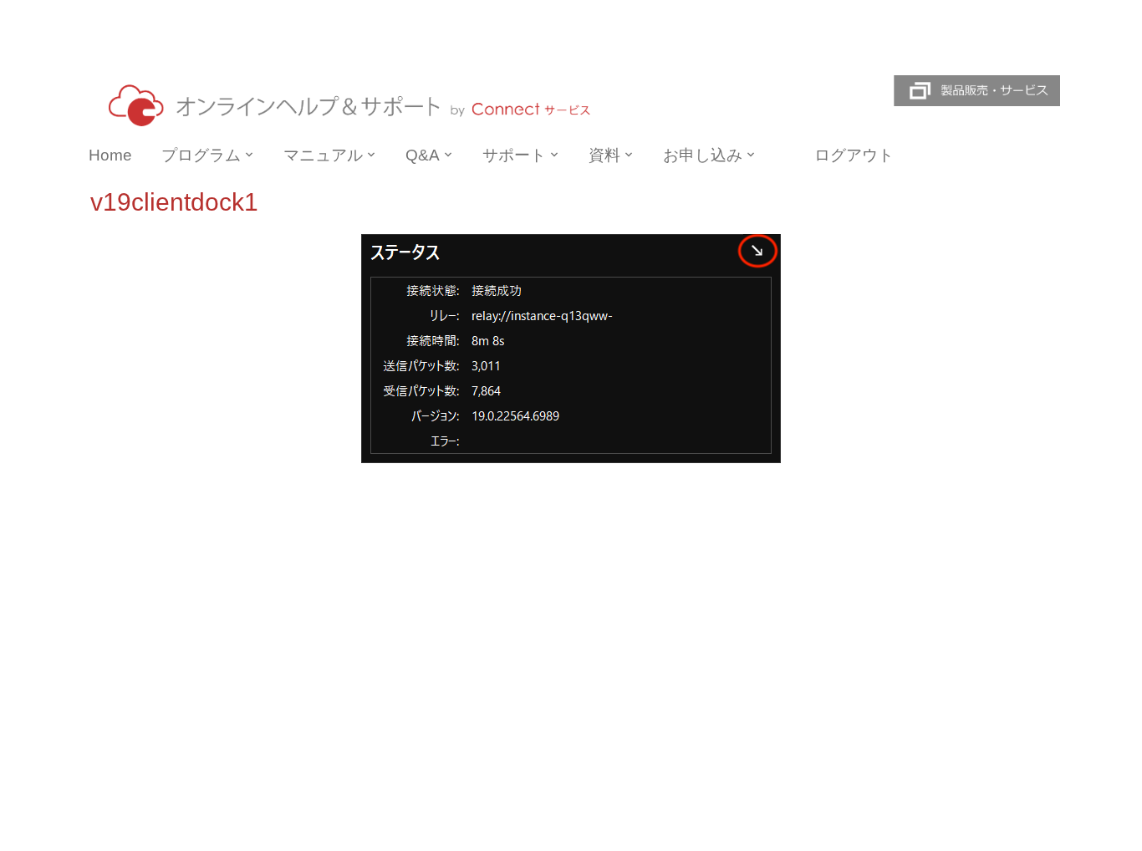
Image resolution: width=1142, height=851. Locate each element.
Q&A (422, 155)
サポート (514, 155)
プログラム (201, 155)
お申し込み (702, 155)
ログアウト (854, 155)
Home (110, 155)
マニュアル (323, 155)
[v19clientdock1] (571, 347)
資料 (604, 155)
